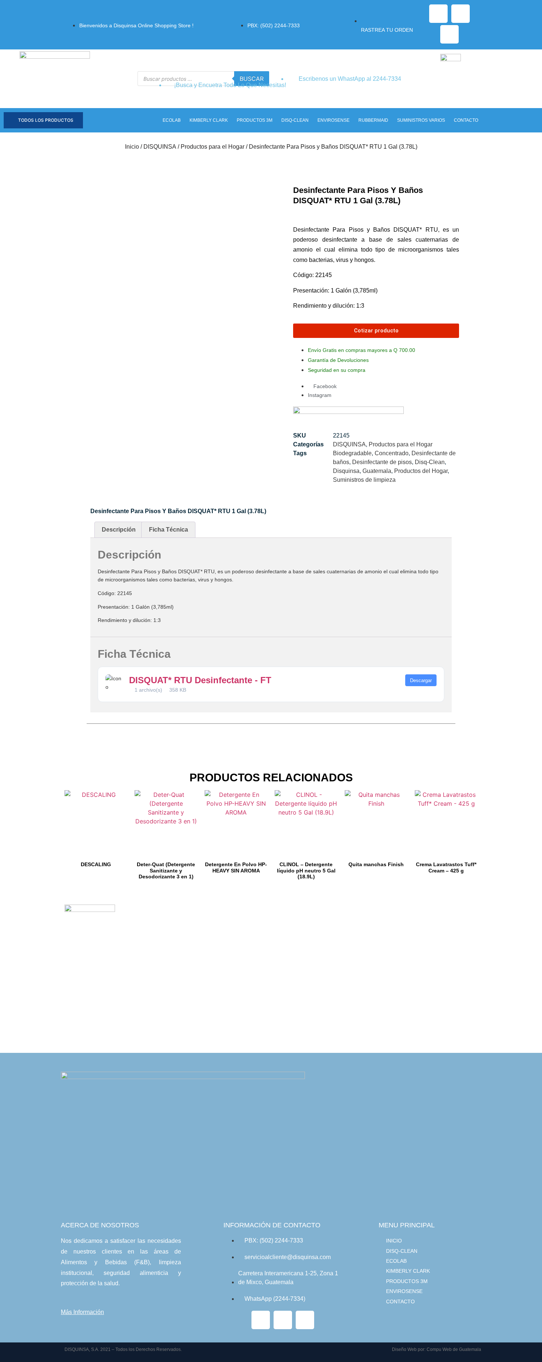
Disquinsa (346, 471)
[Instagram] (460, 13)
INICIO (394, 1241)
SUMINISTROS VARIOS (421, 120)
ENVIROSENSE (333, 120)
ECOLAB (172, 120)
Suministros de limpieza (364, 480)
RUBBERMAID (373, 120)
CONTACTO (466, 120)
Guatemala (376, 471)
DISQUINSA (159, 147)
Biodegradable (352, 453)
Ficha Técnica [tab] (168, 529)
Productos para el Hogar (212, 147)
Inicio (132, 147)
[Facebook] (438, 13)
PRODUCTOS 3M (254, 120)
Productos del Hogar (421, 471)
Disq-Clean (430, 462)
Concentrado (392, 453)
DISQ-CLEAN (295, 120)
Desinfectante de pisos (382, 462)
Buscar (252, 78)
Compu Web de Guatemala (454, 1349)
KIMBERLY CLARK (209, 120)
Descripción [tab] (119, 529)
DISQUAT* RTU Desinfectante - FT (200, 680)
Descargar (421, 680)
